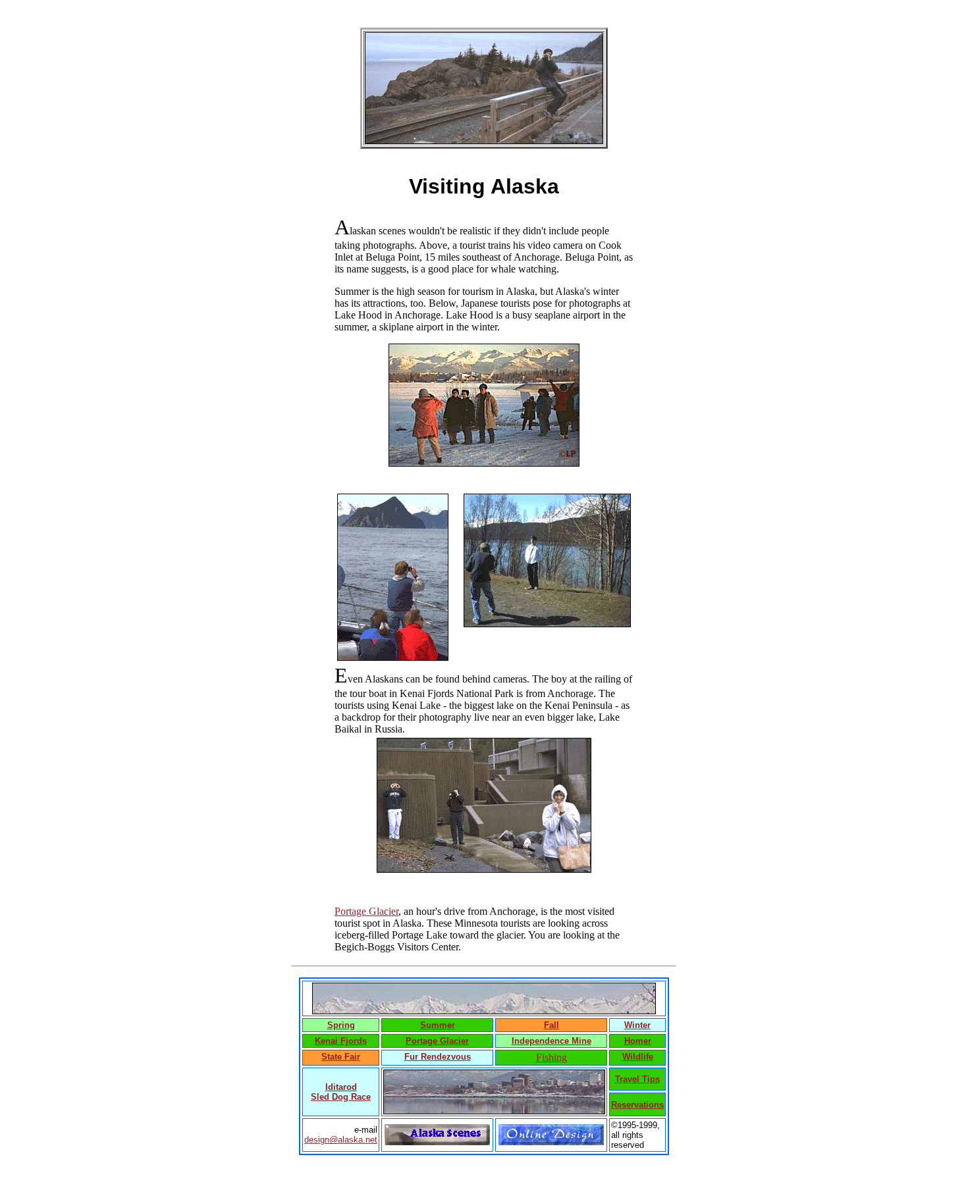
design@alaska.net (340, 1140)
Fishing (551, 1057)
